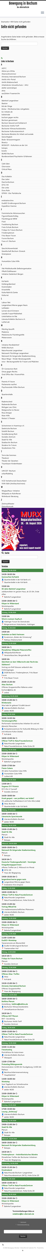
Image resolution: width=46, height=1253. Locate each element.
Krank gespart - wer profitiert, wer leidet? (18, 798)
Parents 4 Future (8, 381)
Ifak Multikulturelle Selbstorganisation (16, 268)
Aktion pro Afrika (8, 71)
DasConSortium (8, 182)
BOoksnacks (6, 702)
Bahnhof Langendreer (10, 100)
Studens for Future (9, 445)
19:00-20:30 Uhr (8, 876)
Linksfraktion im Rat (9, 316)
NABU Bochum (7, 347)
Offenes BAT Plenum (10, 1016)
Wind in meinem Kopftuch (12, 619)
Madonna (5, 332)
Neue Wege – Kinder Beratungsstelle (16, 358)
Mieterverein (7, 337)
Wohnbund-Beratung (10, 496)
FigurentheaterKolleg (10, 216)
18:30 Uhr (6, 859)
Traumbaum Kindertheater (12, 463)
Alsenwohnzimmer (9, 74)
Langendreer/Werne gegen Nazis (14, 305)
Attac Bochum (7, 684)
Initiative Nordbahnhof (10, 345)
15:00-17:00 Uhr (8, 765)
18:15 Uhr (6, 955)
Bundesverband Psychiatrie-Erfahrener (17, 156)
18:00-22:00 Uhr (8, 738)
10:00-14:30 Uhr (8, 718)
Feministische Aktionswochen (13, 213)
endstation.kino (7, 200)
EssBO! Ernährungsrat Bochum (14, 203)
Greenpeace (6, 254)
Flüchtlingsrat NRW (9, 218)
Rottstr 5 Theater (8, 418)
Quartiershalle (7, 394)
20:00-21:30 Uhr (8, 681)
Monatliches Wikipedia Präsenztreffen (16, 650)
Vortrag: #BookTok (9, 906)
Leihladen (5, 308)
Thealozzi (5, 458)
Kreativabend (7, 1170)
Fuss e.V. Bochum (9, 241)
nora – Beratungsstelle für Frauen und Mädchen (20, 361)
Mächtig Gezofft (8, 329)
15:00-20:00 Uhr (8, 600)
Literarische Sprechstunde (12, 816)
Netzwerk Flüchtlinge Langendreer (15, 353)
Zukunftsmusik (7, 506)
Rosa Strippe (7, 412)
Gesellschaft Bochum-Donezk (13, 251)
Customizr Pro (32, 1248)
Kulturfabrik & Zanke (10, 292)
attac (3, 90)
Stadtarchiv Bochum (9, 442)
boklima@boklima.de (20, 1004)
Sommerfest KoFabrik (10, 577)
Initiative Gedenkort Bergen (12, 274)
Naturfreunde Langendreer (12, 350)
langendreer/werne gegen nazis (14, 879)
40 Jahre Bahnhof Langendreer (14, 589)
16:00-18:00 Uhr (8, 795)
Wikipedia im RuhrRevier (11, 493)
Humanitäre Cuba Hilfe (10, 261)
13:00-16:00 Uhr (8, 1079)
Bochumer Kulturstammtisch (13, 131)
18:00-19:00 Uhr (8, 813)
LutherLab (6, 322)
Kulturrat (5, 295)
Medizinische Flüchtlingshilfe (13, 334)
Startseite (5, 21)
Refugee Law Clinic (9, 407)
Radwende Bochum (9, 404)
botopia (4, 148)
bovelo (4, 150)
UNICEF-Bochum (9, 470)
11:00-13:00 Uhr (8, 937)
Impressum (23, 1222)
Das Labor (6, 179)
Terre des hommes (9, 455)
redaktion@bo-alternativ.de (23, 1214)
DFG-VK (5, 185)
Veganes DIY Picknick (10, 786)
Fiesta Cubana (7, 768)
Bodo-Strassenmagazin (11, 139)
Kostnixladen (7, 287)
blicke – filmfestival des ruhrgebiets (15, 109)
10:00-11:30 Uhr (8, 1047)
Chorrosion (6, 166)
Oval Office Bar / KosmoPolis (13, 374)
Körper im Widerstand (10, 603)
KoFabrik (5, 281)
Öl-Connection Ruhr (9, 368)
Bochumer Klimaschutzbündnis (14, 128)
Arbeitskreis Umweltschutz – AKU (15, 85)
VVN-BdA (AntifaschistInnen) (13, 483)
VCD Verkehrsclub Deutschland (14, 480)
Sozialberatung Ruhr (9, 434)
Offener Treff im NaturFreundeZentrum (17, 740)
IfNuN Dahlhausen (9, 271)
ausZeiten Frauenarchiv (11, 93)
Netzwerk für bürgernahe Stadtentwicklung (18, 356)
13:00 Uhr (6, 783)
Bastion (4, 103)
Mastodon (21, 1228)
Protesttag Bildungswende (12, 1064)
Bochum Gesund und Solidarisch (14, 123)
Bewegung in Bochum (23, 3)
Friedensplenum (8, 232)
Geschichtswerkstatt (10, 248)
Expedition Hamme (9, 206)
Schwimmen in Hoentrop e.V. (13, 425)
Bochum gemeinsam (9, 120)
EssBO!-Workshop (9, 940)
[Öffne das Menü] (42, 12)
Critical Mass (7, 169)
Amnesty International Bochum (14, 76)
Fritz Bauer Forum (9, 235)
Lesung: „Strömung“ (9, 1111)
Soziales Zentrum (8, 437)
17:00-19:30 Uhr (8, 1109)
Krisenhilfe (6, 289)
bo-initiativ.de (7, 111)
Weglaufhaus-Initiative (11, 490)
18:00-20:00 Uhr (8, 847)
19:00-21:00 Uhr (8, 700)
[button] (23, 529)
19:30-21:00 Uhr (8, 983)
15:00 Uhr (6, 586)
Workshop (6, 1081)
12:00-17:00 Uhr (8, 1061)
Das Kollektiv (7, 176)
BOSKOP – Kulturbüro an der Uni (14, 145)
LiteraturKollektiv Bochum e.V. (13, 319)
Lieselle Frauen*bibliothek (12, 313)
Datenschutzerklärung (23, 1225)
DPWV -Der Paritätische (11, 193)
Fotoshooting (7, 1049)
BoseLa (4, 142)
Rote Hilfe (6, 415)
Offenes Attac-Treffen (10, 974)
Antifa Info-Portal (9, 79)
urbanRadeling (7, 473)
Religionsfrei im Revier (10, 410)
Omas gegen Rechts (9, 371)
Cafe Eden (6, 163)
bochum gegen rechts (10, 117)
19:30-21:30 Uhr (8, 1167)
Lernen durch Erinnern (10, 310)
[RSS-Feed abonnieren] (2, 58)
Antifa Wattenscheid (10, 82)
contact (26, 1228)
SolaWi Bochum (8, 431)
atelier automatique (9, 87)
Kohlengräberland (8, 284)
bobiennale (6, 114)
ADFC (4, 68)
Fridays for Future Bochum (12, 230)
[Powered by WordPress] (22, 1250)
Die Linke (5, 187)
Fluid (3, 221)
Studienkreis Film (8, 448)
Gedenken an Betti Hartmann (13, 634)
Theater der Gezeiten (10, 460)
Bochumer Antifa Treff (10, 125)
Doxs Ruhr (6, 190)
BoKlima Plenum (8, 1001)
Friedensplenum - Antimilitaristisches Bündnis (20, 1154)
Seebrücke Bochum (9, 428)
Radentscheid (7, 401)
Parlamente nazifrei (9, 384)
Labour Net (6, 302)
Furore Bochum (8, 238)
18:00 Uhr (6, 647)
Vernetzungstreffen (9, 720)
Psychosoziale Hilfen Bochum (13, 387)
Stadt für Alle (7, 439)
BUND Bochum (8, 153)
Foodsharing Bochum (10, 224)
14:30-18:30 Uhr (8, 574)
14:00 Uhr (6, 631)
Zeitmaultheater (8, 503)
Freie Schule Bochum (10, 227)
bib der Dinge (7, 106)
